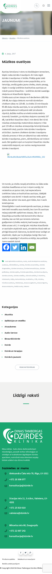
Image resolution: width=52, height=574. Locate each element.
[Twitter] (15, 247)
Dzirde (8, 344)
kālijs (12, 279)
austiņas (5, 265)
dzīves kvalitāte (31, 276)
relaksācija (19, 283)
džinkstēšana (13, 265)
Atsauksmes (10, 326)
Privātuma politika (8, 559)
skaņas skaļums (7, 286)
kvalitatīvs (29, 279)
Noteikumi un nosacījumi (26, 559)
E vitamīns (41, 276)
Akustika (12, 38)
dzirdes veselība (19, 276)
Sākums (5, 38)
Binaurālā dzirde (12, 338)
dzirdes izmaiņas (17, 268)
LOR (35, 279)
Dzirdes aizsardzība (32, 265)
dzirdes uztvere (7, 276)
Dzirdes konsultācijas (31, 268)
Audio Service (11, 332)
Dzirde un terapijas (13, 351)
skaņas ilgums (42, 283)
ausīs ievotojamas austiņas (37, 261)
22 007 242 (17, 530)
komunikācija (20, 279)
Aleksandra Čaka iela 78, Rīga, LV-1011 (28, 473)
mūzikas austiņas (8, 283)
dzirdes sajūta (14, 272)
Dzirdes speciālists (26, 272)
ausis (25, 261)
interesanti (5, 279)
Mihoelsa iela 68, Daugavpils (23, 525)
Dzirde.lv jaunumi (13, 357)
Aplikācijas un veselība (15, 320)
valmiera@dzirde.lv (19, 513)
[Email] (32, 247)
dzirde (21, 265)
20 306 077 (17, 479)
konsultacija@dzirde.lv (21, 485)
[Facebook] (6, 247)
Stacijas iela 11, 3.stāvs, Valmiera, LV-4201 (28, 500)
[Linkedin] (23, 247)
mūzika (40, 279)
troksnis (26, 286)
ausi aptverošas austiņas (13, 261)
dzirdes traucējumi (40, 272)
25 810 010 (17, 507)
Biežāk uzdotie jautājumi (11, 564)
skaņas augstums (30, 283)
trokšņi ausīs (18, 286)
